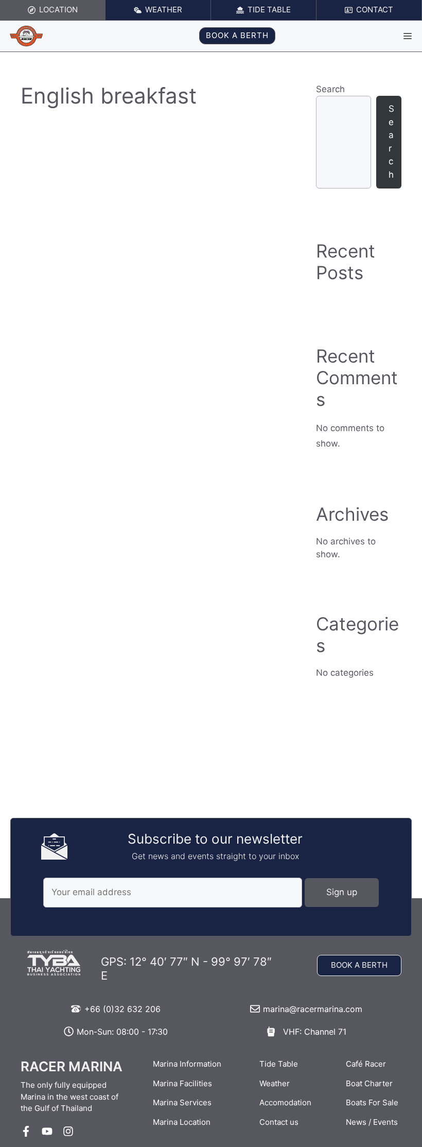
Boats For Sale (372, 1102)
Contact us (278, 1122)
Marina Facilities (182, 1083)
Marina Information (187, 1064)
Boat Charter (369, 1083)
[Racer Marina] (26, 36)
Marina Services (182, 1102)
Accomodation (285, 1102)
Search (330, 89)
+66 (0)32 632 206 (122, 1009)
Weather (274, 1083)
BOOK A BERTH (237, 35)
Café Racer (366, 1064)
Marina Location (181, 1122)
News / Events (372, 1122)
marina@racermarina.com (312, 1009)
